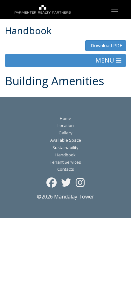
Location (66, 125)
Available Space (65, 140)
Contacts (65, 169)
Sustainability (65, 147)
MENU (105, 60)
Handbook (65, 155)
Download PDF (105, 45)
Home (65, 118)
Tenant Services (65, 162)
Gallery (65, 133)
